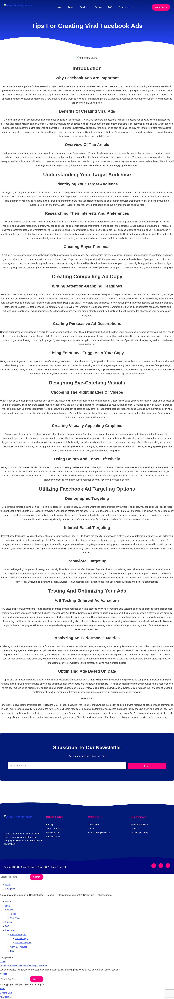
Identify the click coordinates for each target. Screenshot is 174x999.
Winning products (18, 947)
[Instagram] (160, 865)
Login (70, 7)
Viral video (15, 918)
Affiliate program (18, 934)
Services (84, 7)
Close (2, 961)
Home (59, 7)
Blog (12, 951)
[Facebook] (153, 865)
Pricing (98, 7)
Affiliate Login (21, 938)
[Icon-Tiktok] (168, 865)
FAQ (110, 7)
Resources (124, 7)
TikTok (13, 914)
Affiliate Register (23, 942)
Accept (3, 974)
